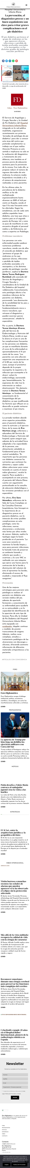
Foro (15, 669)
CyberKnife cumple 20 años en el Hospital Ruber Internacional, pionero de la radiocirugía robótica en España (14, 1035)
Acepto (7, 1164)
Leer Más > (3, 761)
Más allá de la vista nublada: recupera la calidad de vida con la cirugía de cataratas (15, 937)
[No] (27, 1162)
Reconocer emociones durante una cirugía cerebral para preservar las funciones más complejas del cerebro (15, 983)
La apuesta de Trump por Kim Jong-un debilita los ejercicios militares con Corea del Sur (13, 743)
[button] (26, 5)
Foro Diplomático (9, 692)
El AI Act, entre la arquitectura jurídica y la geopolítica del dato (13, 832)
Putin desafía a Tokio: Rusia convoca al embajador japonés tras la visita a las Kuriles (14, 788)
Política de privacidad (19, 1164)
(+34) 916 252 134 (6, 1152)
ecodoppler (7, 626)
